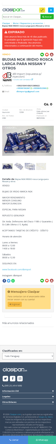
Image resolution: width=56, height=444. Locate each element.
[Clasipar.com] (13, 10)
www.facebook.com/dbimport (16, 269)
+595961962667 (23, 88)
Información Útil (10, 391)
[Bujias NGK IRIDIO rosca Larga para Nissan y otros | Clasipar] (7, 164)
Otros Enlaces (9, 402)
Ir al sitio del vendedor (22, 79)
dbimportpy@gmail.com (27, 91)
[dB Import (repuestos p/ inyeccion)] (7, 76)
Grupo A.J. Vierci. (46, 417)
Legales (6, 396)
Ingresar (15, 304)
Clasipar (6, 23)
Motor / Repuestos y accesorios (28, 23)
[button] (42, 10)
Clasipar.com (15, 414)
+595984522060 (40, 88)
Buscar (48, 16)
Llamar (15, 439)
